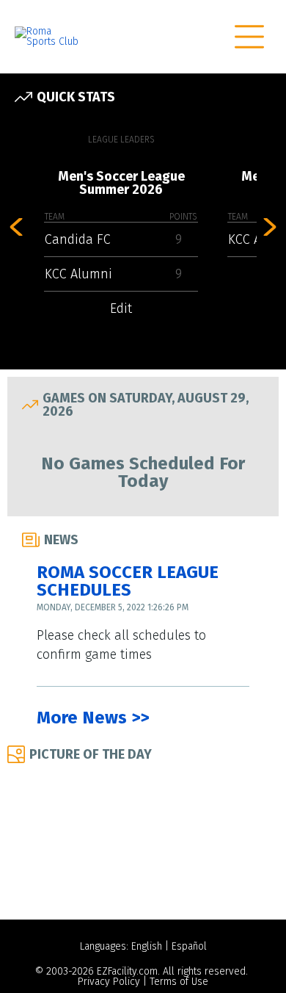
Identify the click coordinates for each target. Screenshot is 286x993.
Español (189, 946)
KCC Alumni (78, 274)
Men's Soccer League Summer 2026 (121, 183)
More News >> (93, 717)
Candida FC (78, 239)
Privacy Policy (109, 981)
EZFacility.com (127, 971)
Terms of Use (179, 981)
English (146, 946)
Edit (121, 308)
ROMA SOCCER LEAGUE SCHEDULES (128, 581)
